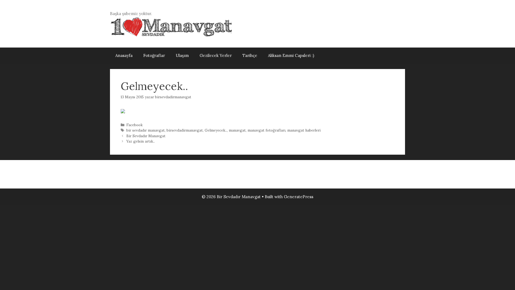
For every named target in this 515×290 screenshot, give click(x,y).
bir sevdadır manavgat (145, 130)
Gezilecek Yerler (216, 55)
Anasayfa (124, 55)
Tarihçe (249, 55)
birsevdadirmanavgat (185, 130)
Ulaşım (182, 55)
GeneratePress (298, 196)
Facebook (134, 124)
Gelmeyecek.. (216, 130)
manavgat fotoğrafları (266, 130)
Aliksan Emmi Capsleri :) (291, 55)
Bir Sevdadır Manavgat (145, 135)
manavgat (237, 130)
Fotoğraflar (154, 55)
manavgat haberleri (304, 130)
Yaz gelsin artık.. (140, 141)
